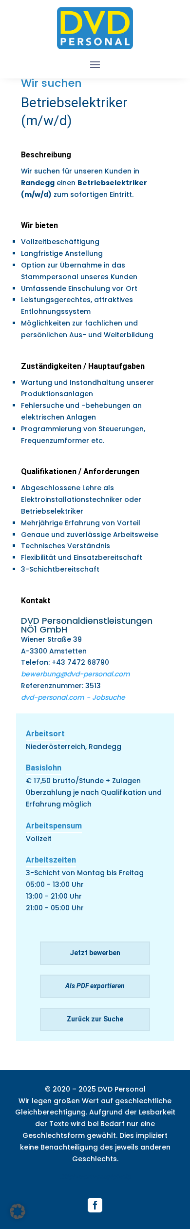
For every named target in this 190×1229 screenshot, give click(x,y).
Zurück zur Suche (95, 1019)
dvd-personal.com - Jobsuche (73, 697)
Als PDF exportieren (95, 986)
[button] (17, 1211)
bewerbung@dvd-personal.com (75, 674)
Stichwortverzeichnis (95, 1177)
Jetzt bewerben (95, 953)
